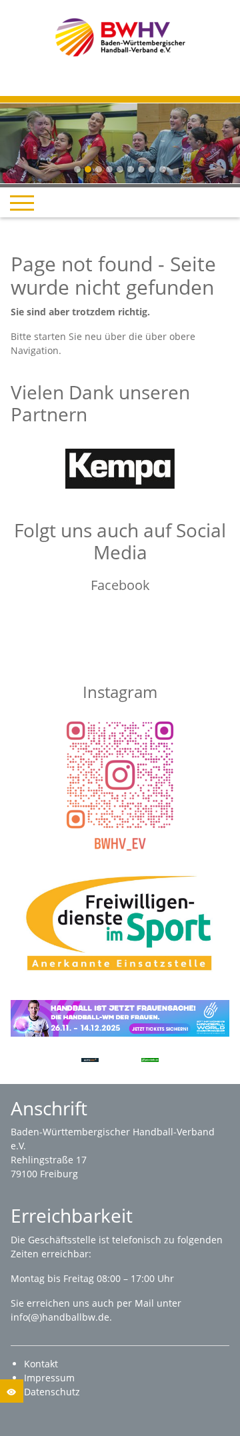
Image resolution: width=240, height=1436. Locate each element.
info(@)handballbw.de (60, 1317)
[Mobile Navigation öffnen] (22, 203)
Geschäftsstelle (63, 1239)
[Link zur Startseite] (120, 36)
